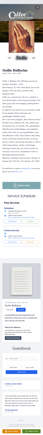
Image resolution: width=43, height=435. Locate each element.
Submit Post (22, 372)
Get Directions (13, 221)
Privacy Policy (16, 426)
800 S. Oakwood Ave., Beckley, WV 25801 (21, 217)
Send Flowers (30, 242)
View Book (9, 310)
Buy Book (21, 310)
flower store (18, 171)
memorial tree (27, 168)
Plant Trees (30, 221)
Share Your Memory (13, 338)
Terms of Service (27, 426)
